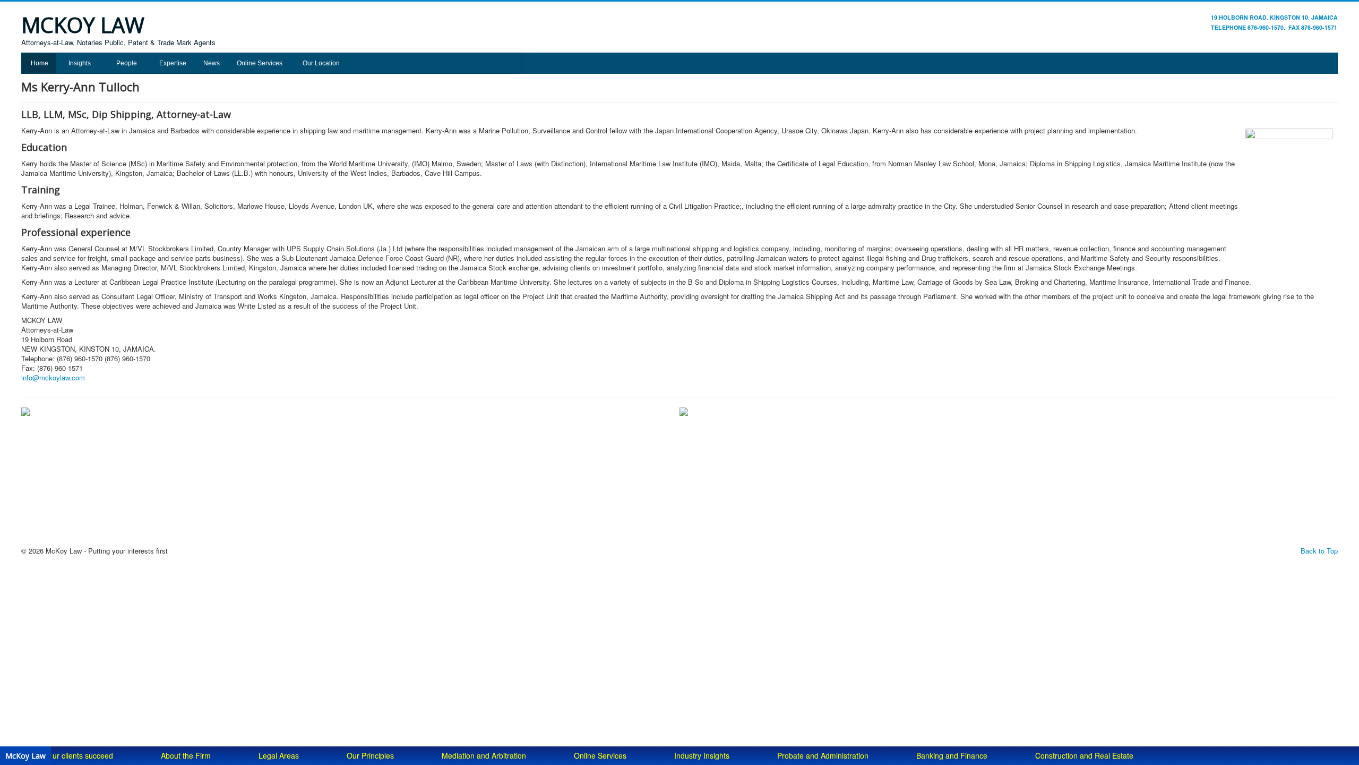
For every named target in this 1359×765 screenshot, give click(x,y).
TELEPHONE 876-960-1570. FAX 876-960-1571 (1274, 27)
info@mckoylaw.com (53, 377)
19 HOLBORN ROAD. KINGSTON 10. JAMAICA (1274, 17)
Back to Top (1319, 551)
